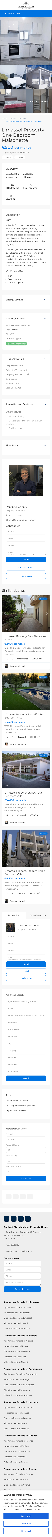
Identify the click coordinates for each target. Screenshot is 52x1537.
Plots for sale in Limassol (16, 1323)
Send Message (22, 1289)
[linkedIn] (16, 1196)
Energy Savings (14, 299)
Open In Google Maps (16, 344)
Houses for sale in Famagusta (18, 1379)
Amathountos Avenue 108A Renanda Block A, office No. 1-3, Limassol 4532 (22, 1235)
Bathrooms (13, 1071)
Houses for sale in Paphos (16, 1446)
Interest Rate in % (13, 1166)
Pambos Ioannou (17, 507)
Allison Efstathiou (18, 744)
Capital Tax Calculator (16, 1111)
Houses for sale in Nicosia (16, 1346)
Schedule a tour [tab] (38, 915)
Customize (26, 1523)
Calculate (26, 1178)
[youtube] (23, 1196)
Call (27, 567)
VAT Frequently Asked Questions (20, 1105)
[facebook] (9, 1196)
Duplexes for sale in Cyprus (17, 1485)
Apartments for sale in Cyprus (18, 1474)
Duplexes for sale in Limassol (18, 1318)
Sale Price (10, 1134)
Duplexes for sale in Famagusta (19, 1384)
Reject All (26, 1531)
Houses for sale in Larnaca (16, 1413)
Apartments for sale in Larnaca (19, 1407)
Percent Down (12, 1145)
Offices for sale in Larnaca (16, 1428)
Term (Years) (11, 1156)
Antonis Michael (17, 666)
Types (10, 1008)
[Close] (49, 1492)
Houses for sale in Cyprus (16, 1479)
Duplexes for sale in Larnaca (17, 1418)
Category (12, 1050)
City (10, 1043)
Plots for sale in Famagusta (17, 1390)
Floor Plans (12, 445)
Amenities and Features (19, 404)
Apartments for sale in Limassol (19, 1307)
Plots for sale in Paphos (15, 1456)
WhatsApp (26, 576)
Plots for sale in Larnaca (15, 1423)
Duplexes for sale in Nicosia (17, 1351)
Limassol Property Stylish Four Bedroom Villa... (23, 794)
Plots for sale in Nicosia (15, 1356)
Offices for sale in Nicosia (16, 1362)
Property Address (16, 318)
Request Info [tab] (13, 915)
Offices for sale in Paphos (16, 1462)
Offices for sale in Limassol (17, 1328)
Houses (13, 118)
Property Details (15, 359)
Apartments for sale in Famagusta (20, 1374)
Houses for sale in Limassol (17, 1312)
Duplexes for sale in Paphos (17, 1451)
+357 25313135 (15, 515)
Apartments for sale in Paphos (18, 1441)
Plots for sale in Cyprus (15, 1490)
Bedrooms (12, 1022)
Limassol (22, 118)
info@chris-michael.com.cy (22, 520)
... (15, 654)
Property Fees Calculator (17, 1100)
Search (26, 1078)
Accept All (26, 1516)
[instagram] (30, 1196)
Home (4, 118)
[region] (26, 1513)
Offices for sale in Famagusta (18, 1395)
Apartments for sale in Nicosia (18, 1341)
